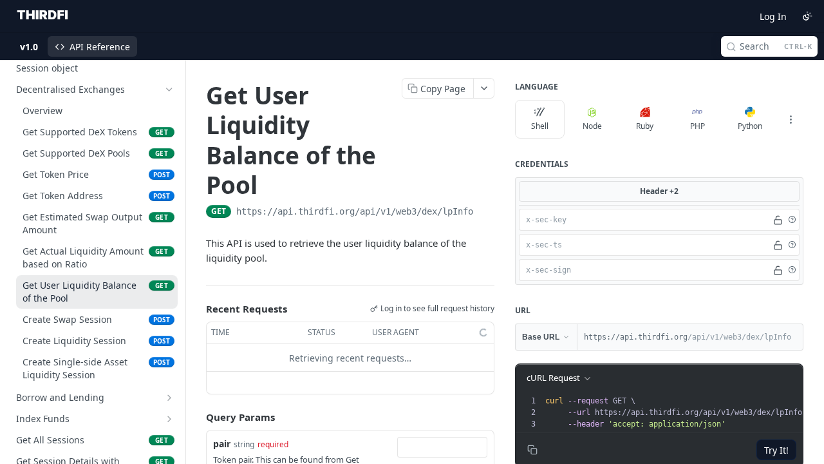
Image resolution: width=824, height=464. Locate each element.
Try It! (776, 450)
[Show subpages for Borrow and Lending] (169, 397)
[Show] (778, 219)
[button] (792, 220)
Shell (539, 126)
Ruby (644, 126)
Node (592, 126)
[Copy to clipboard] (486, 212)
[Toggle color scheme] (807, 16)
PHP (697, 126)
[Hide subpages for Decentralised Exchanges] (169, 89)
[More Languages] (790, 119)
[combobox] (442, 447)
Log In (773, 16)
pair (221, 444)
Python (750, 126)
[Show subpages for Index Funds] (169, 419)
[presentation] (678, 412)
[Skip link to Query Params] (197, 417)
